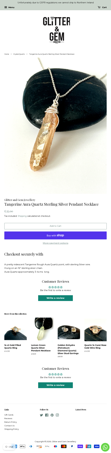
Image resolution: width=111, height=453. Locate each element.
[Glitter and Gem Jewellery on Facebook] (46, 416)
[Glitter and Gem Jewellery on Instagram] (57, 416)
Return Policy (10, 422)
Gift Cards (8, 415)
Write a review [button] (55, 298)
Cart (104, 7)
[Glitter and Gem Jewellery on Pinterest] (52, 416)
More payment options (55, 243)
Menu (11, 7)
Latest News (80, 409)
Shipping (22, 216)
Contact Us (9, 426)
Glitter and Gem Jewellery (64, 441)
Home (6, 54)
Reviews (8, 418)
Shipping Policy (11, 429)
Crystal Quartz (19, 54)
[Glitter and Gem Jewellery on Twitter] (41, 416)
